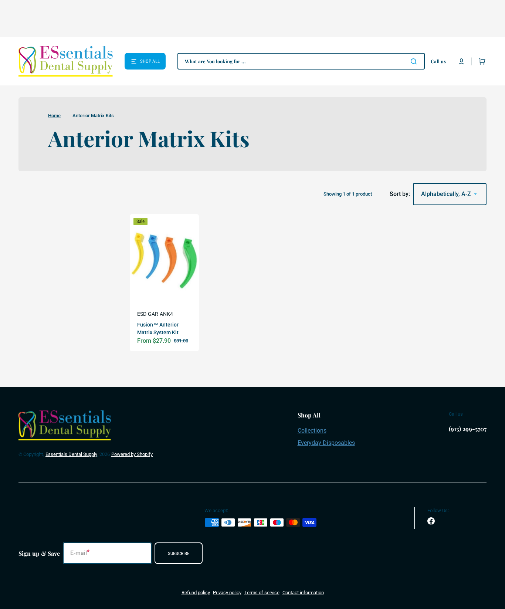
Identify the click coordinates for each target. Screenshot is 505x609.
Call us (438, 61)
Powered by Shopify (132, 454)
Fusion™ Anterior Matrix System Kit (158, 328)
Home (54, 115)
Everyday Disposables (326, 442)
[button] (461, 61)
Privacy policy (227, 592)
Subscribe (178, 553)
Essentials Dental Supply (71, 454)
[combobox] (301, 61)
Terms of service (261, 592)
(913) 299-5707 (468, 429)
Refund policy (196, 592)
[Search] (415, 61)
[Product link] (164, 282)
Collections (312, 430)
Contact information (303, 592)
